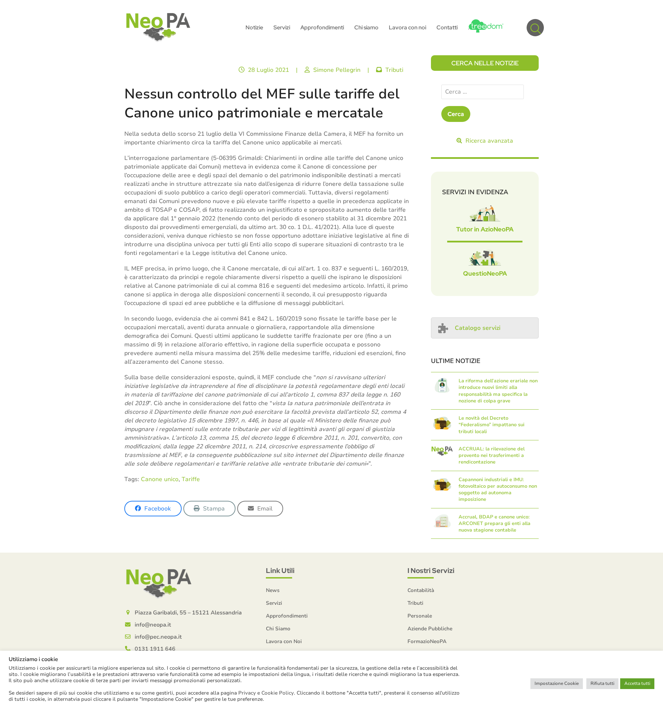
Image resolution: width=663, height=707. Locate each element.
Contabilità (420, 590)
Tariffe (191, 479)
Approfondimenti (287, 615)
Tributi (394, 70)
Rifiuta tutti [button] (602, 683)
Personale (419, 615)
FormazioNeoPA (426, 641)
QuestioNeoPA (485, 273)
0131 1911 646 (155, 649)
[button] (535, 27)
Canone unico (160, 479)
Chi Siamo (278, 628)
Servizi (274, 603)
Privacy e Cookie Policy (266, 693)
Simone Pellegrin (337, 70)
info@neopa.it (153, 625)
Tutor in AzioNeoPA (484, 229)
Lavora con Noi (284, 641)
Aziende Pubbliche (429, 628)
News (273, 590)
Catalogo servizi (477, 328)
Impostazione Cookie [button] (557, 683)
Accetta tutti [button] (637, 683)
